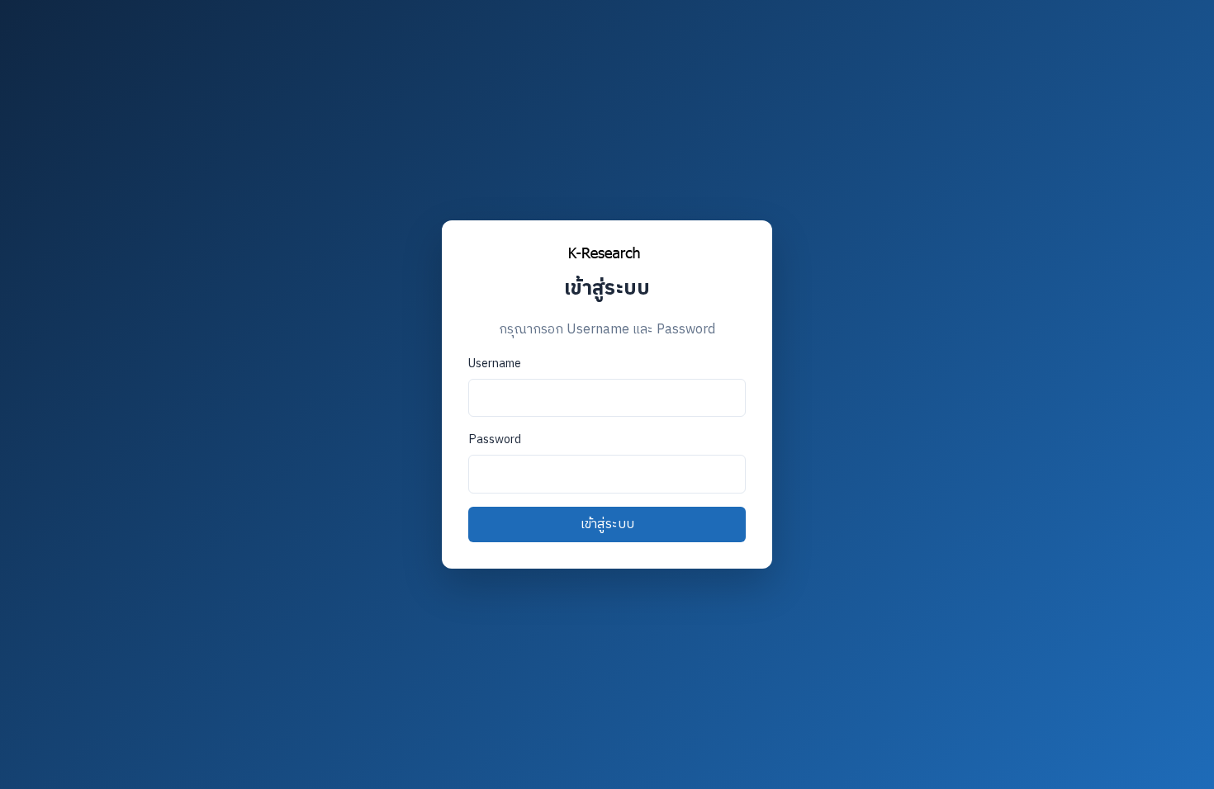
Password (494, 440)
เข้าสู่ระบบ (607, 524)
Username (494, 364)
